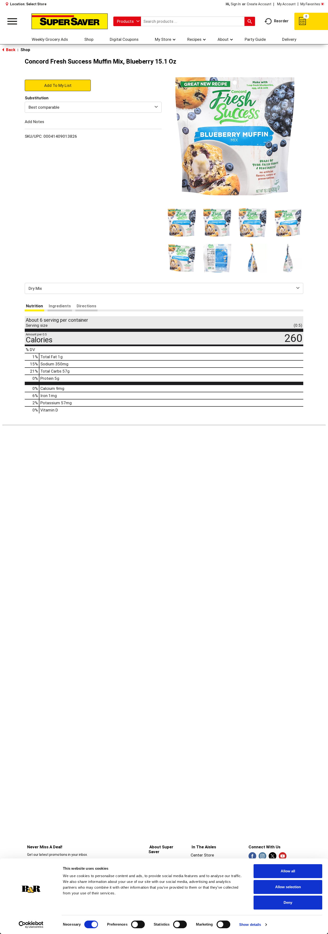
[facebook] (252, 857)
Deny (288, 902)
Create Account (259, 4)
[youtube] (282, 857)
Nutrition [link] (34, 305)
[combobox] (127, 21)
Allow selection (288, 887)
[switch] (138, 924)
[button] (181, 222)
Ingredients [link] (60, 305)
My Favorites (310, 4)
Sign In (236, 4)
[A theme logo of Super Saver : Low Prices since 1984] (69, 21)
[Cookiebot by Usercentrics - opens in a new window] (31, 924)
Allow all (288, 871)
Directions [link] (86, 305)
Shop (25, 49)
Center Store (202, 855)
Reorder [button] (281, 21)
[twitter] (272, 857)
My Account (286, 4)
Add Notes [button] (34, 121)
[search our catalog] (249, 21)
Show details (250, 924)
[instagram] (262, 857)
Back (10, 49)
